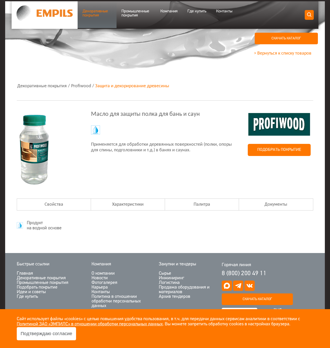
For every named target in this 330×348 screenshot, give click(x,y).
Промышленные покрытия (135, 13)
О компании (103, 273)
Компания (169, 11)
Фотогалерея (104, 283)
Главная (25, 273)
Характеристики (128, 204)
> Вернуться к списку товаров (282, 53)
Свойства (54, 204)
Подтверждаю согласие (46, 333)
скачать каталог (286, 38)
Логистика (169, 283)
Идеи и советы (31, 292)
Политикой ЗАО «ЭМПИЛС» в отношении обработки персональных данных (90, 324)
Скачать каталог (257, 299)
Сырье (165, 273)
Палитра (202, 204)
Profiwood (81, 86)
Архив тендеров (174, 296)
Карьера (100, 287)
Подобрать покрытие (279, 150)
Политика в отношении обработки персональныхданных (116, 301)
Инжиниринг (171, 278)
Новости (100, 278)
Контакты (224, 11)
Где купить (196, 11)
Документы (276, 204)
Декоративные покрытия (95, 13)
